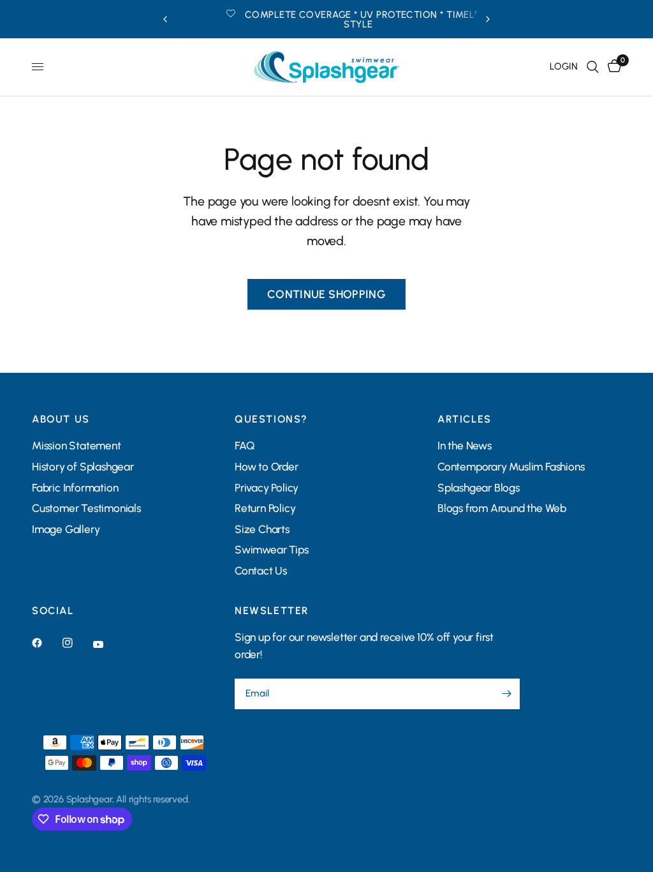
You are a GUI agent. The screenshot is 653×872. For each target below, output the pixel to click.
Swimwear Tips (271, 549)
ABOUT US (61, 419)
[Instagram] (76, 643)
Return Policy (265, 508)
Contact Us (261, 570)
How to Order (266, 466)
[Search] (592, 67)
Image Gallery (65, 529)
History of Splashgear (83, 466)
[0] (612, 67)
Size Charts (262, 529)
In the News (464, 445)
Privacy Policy (266, 487)
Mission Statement (76, 445)
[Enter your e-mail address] (507, 694)
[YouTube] (107, 644)
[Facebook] (46, 643)
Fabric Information (75, 487)
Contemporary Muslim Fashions (511, 466)
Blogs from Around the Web (501, 508)
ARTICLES (464, 419)
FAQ (244, 445)
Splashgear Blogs (478, 487)
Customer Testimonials (86, 508)
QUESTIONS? (271, 419)
